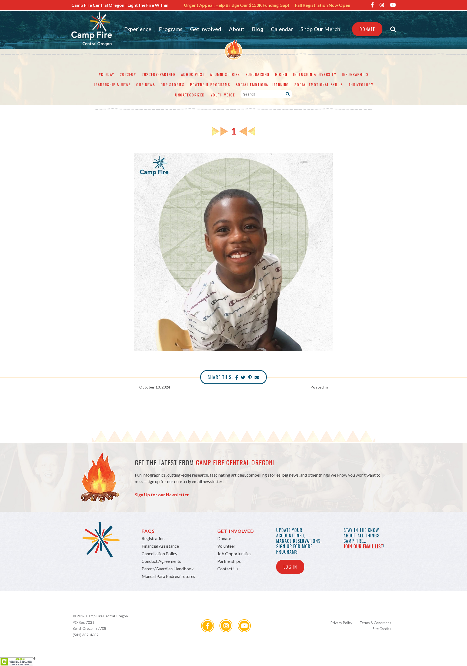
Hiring (281, 74)
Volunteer (226, 545)
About (236, 29)
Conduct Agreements (161, 561)
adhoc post (193, 74)
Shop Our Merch (320, 29)
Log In (290, 567)
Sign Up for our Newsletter (162, 494)
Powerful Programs (210, 84)
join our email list (363, 546)
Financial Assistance (160, 545)
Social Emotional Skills (318, 84)
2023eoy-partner (158, 74)
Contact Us (227, 568)
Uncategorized (190, 95)
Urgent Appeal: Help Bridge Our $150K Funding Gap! (236, 5)
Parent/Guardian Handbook (168, 568)
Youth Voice (223, 95)
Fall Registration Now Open (322, 5)
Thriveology (360, 84)
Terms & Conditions (375, 623)
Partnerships (229, 561)
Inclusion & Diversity (314, 74)
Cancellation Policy (159, 553)
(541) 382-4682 (86, 635)
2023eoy (128, 74)
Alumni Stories (225, 74)
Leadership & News (112, 84)
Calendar (282, 29)
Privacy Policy (341, 623)
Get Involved (205, 29)
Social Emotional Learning (262, 84)
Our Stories (173, 84)
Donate (367, 29)
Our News (145, 84)
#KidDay (106, 74)
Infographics (355, 74)
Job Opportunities (234, 553)
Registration (153, 538)
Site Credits (382, 629)
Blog (257, 29)
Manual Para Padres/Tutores (168, 576)
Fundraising (258, 74)
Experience (137, 29)
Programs (170, 29)
